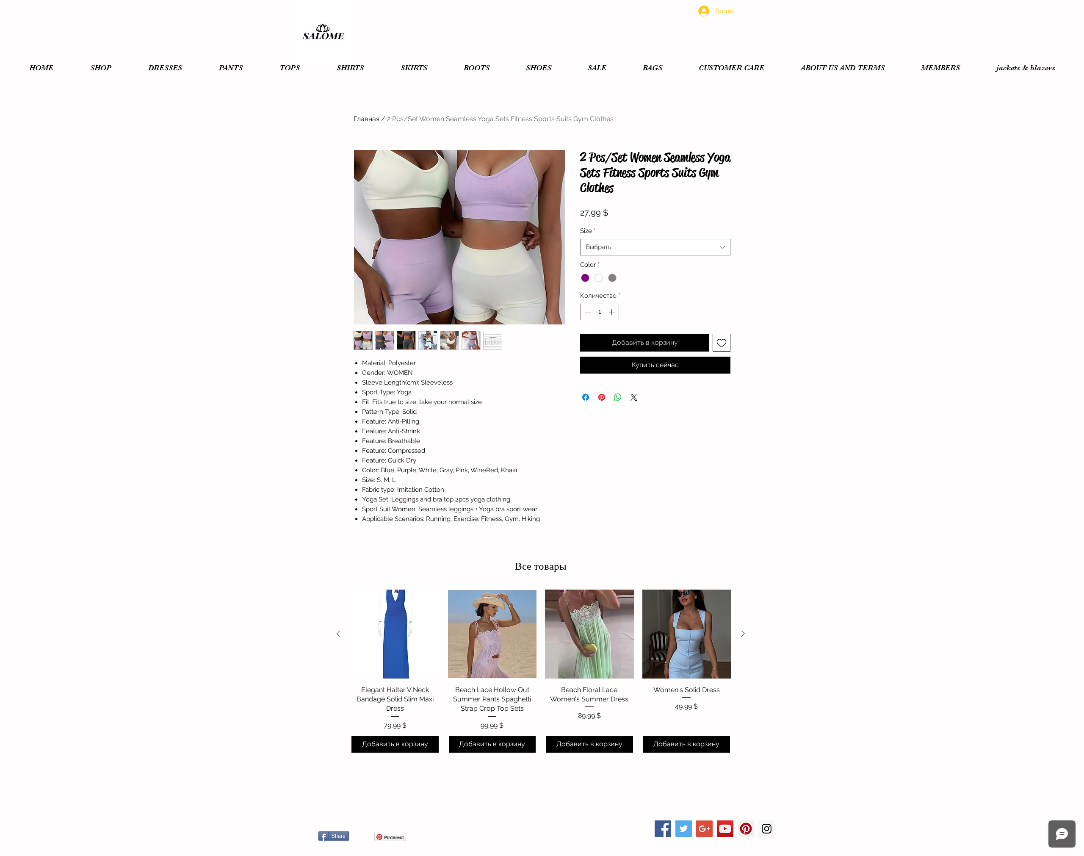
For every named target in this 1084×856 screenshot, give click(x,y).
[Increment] (612, 312)
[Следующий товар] (743, 634)
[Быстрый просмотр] (395, 634)
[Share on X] (634, 397)
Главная (366, 119)
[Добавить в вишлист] (721, 343)
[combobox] (655, 247)
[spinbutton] (600, 312)
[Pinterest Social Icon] (746, 828)
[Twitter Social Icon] (683, 828)
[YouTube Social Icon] (725, 828)
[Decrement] (587, 312)
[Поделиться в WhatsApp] (618, 397)
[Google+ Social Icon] (704, 828)
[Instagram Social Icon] (766, 828)
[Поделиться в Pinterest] (602, 397)
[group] (540, 671)
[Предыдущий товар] (338, 634)
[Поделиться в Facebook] (586, 397)
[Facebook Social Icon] (663, 828)
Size (588, 231)
